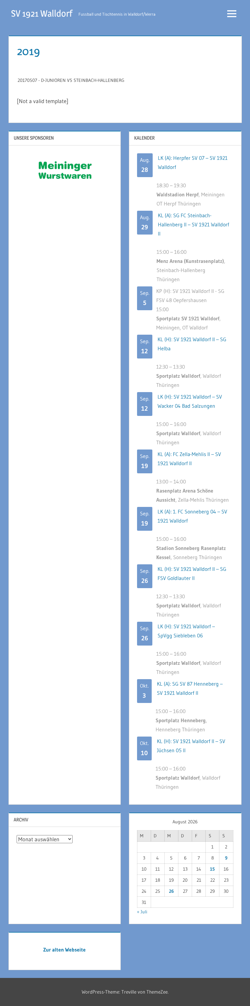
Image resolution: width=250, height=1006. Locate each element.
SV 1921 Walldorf (41, 13)
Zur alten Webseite (64, 949)
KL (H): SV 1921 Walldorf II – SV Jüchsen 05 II (191, 746)
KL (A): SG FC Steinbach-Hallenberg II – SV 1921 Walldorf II (193, 224)
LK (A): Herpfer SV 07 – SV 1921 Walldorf (193, 162)
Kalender (144, 138)
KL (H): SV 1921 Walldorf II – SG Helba (192, 344)
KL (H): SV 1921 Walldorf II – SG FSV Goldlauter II (192, 573)
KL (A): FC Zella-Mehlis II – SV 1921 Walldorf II (189, 458)
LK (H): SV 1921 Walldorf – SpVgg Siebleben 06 (186, 631)
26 (171, 891)
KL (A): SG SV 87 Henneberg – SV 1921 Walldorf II (190, 688)
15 (212, 869)
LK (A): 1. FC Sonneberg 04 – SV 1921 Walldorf (192, 516)
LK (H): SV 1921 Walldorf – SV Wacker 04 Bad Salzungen (190, 401)
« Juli (142, 912)
